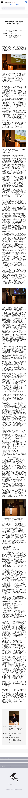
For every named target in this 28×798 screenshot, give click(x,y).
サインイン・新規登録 (15, 4)
